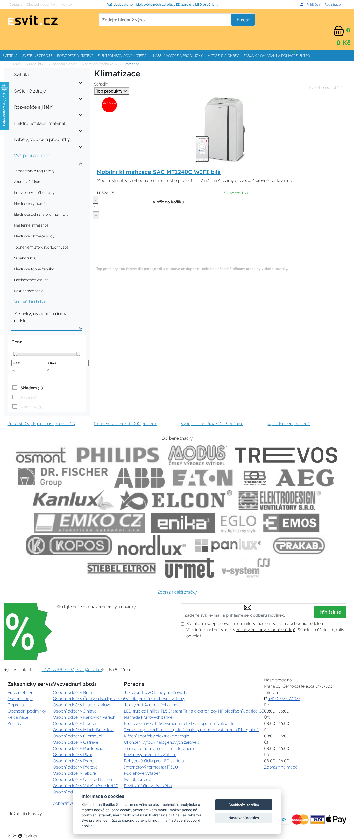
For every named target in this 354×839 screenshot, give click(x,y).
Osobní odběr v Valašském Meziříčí (85, 785)
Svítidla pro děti (139, 779)
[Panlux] (228, 545)
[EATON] (203, 478)
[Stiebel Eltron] (121, 568)
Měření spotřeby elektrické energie (156, 735)
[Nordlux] (152, 545)
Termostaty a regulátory (34, 170)
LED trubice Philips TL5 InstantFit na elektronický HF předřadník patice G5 (194, 711)
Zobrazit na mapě (281, 767)
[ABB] (139, 478)
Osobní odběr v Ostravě (75, 742)
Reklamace (18, 717)
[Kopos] (69, 545)
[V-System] (245, 568)
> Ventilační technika (97, 64)
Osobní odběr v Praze (73, 760)
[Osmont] (40, 455)
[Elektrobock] (255, 478)
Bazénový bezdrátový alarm (150, 754)
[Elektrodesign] (279, 500)
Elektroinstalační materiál (123, 55)
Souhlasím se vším (244, 805)
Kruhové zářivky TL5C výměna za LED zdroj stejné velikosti (178, 723)
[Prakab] (299, 545)
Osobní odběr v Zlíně (72, 791)
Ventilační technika (29, 301)
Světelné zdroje (37, 55)
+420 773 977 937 (58, 669)
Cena (16, 341)
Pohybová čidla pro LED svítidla (154, 760)
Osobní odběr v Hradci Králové (82, 704)
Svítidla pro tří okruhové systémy (154, 698)
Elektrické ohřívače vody (34, 236)
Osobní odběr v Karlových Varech (84, 717)
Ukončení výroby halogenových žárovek (161, 742)
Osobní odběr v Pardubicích (79, 748)
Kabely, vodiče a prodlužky (178, 55)
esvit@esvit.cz (88, 669)
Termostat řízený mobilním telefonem (159, 748)
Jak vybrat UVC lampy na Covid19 (156, 692)
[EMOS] (291, 523)
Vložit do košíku (168, 202)
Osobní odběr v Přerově (75, 767)
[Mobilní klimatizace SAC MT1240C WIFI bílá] (220, 129)
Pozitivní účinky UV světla (148, 785)
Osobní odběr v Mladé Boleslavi (83, 729)
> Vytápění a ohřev (63, 64)
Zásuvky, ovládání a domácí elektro (277, 55)
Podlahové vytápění (142, 773)
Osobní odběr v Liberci (74, 723)
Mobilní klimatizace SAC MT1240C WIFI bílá (159, 171)
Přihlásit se (330, 612)
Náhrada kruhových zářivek (149, 717)
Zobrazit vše (64, 803)
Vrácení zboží (20, 692)
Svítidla (10, 55)
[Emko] (89, 523)
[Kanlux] (73, 500)
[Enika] (183, 523)
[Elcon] (176, 500)
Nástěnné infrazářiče (31, 225)
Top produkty (109, 91)
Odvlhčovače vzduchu (32, 280)
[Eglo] (238, 523)
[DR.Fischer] (63, 478)
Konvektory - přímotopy (34, 192)
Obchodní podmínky (41, 4)
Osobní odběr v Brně (72, 692)
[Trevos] (287, 455)
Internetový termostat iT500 (151, 767)
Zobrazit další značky (177, 592)
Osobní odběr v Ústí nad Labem (83, 779)
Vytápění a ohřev (223, 55)
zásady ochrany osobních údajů (265, 629)
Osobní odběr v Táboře (74, 773)
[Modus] (197, 455)
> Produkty (34, 64)
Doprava (16, 4)
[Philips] (118, 455)
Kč (13, 370)
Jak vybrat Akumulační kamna (152, 704)
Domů (16, 64)
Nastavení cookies (244, 818)
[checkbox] (27, 387)
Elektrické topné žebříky (34, 269)
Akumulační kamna (30, 181)
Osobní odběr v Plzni (72, 754)
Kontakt (67, 4)
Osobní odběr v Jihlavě (75, 711)
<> (15, 354)
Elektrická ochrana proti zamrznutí (42, 214)
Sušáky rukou (25, 258)
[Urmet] (189, 568)
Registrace (332, 4)
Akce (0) (28, 397)
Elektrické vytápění (29, 203)
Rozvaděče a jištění (75, 55)
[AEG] (305, 478)
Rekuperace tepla (29, 290)
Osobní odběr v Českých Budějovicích (88, 698)
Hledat (243, 19)
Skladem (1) (31, 387)
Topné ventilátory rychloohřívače (41, 247)
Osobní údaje (20, 698)
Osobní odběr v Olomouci (77, 735)
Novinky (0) (31, 406)
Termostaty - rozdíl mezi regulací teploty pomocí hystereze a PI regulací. (191, 729)
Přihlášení (312, 4)
